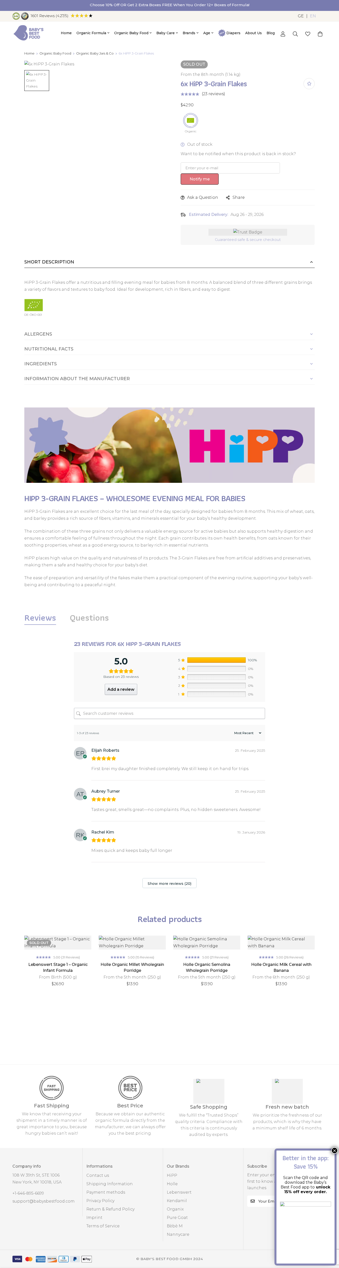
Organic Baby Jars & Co (95, 53)
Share (239, 197)
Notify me (200, 179)
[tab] (40, 617)
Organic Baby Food (55, 53)
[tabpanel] (169, 765)
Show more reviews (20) (169, 883)
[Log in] (283, 34)
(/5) (49, 15)
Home (29, 53)
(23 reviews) (213, 93)
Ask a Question (202, 197)
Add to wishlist (309, 83)
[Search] (295, 34)
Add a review (121, 689)
